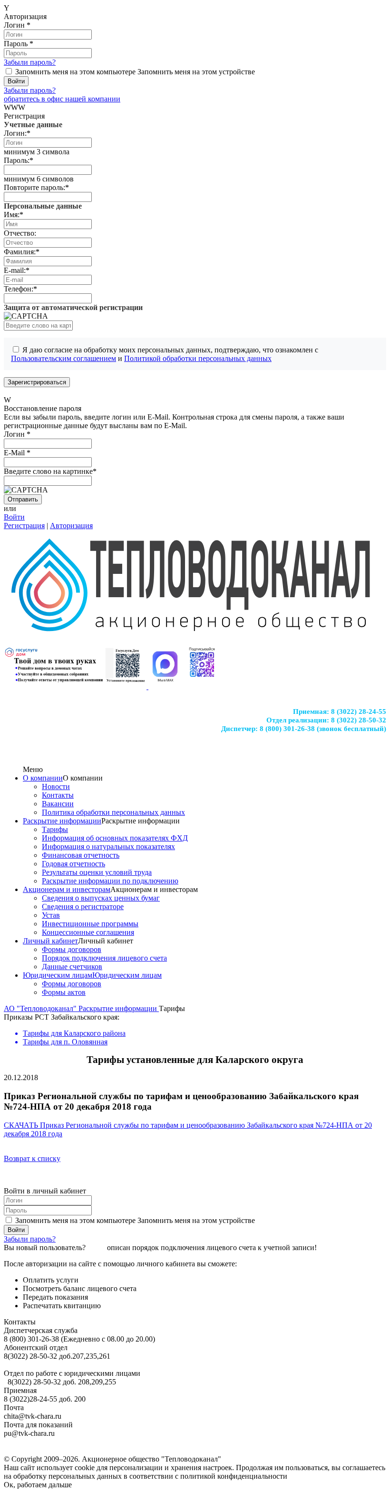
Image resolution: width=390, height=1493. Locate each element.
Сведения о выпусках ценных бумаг (101, 898)
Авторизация (71, 525)
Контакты (58, 795)
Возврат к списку (32, 1158)
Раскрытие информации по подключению (110, 881)
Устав (51, 915)
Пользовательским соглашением (63, 358)
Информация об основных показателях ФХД (115, 838)
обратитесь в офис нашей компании (62, 99)
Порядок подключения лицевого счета (104, 958)
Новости (56, 786)
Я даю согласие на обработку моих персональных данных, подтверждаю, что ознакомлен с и (164, 354)
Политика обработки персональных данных (113, 812)
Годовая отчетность (73, 864)
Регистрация (24, 525)
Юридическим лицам (57, 975)
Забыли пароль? (30, 62)
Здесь (96, 1247)
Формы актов (64, 992)
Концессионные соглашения (88, 932)
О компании (43, 778)
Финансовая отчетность (80, 855)
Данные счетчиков (72, 966)
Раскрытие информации (62, 821)
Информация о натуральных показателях (108, 846)
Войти (14, 517)
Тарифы (55, 829)
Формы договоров (71, 949)
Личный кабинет (50, 941)
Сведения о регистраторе (83, 906)
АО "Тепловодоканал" (41, 1008)
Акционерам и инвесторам (66, 889)
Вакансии (58, 804)
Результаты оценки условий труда (97, 872)
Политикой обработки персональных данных (198, 358)
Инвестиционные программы (90, 924)
